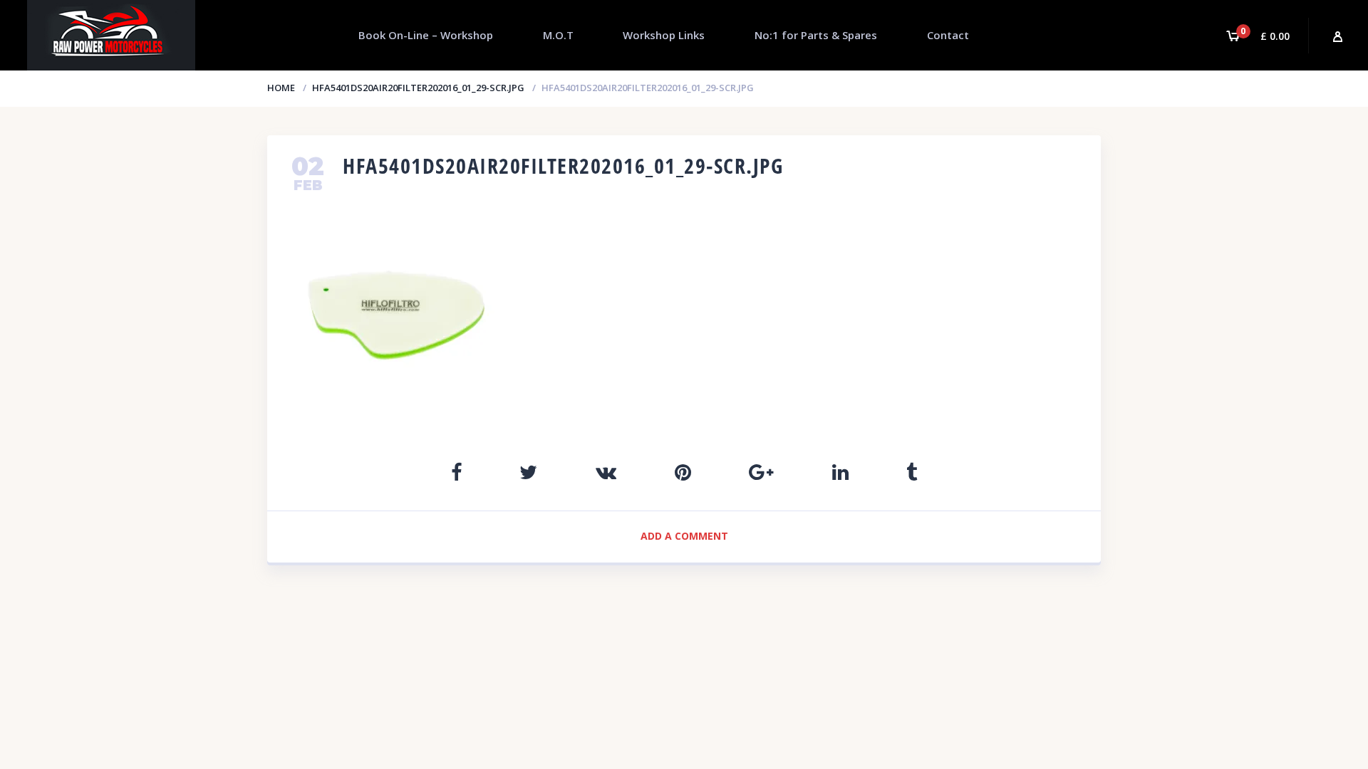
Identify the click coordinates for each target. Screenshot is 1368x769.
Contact (948, 35)
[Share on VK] (606, 472)
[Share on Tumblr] (911, 472)
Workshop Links (664, 35)
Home (281, 87)
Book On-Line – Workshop (425, 35)
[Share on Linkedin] (840, 472)
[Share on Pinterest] (683, 472)
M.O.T (558, 35)
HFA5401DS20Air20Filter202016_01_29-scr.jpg (418, 87)
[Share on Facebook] (456, 472)
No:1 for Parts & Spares (816, 35)
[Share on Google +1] (761, 472)
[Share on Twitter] (528, 472)
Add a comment (684, 536)
